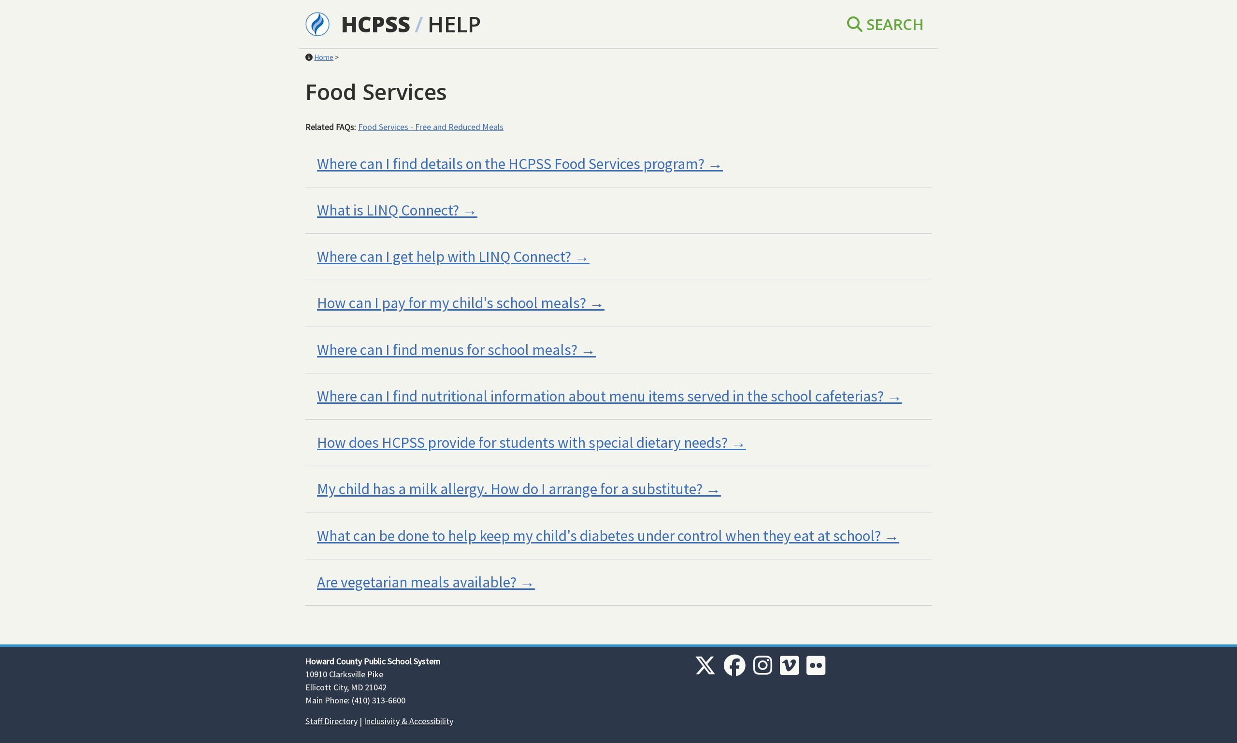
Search (893, 24)
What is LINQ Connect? (388, 210)
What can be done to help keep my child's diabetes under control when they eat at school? (599, 535)
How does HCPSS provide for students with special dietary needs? (522, 442)
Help (454, 24)
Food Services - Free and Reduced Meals (430, 126)
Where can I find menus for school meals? (447, 349)
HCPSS (375, 24)
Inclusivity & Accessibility (408, 721)
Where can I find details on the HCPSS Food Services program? (511, 163)
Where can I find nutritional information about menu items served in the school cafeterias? (600, 396)
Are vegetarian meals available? (417, 582)
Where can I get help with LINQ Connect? (444, 256)
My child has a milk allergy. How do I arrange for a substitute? (510, 489)
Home (323, 57)
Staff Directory (331, 721)
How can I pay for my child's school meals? (451, 303)
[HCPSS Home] (317, 23)
